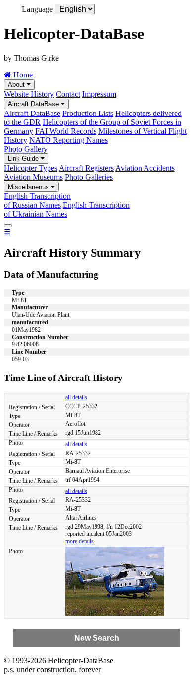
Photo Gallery (26, 149)
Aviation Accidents (145, 168)
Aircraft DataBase (34, 104)
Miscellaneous (29, 186)
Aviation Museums (33, 177)
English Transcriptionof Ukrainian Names (67, 209)
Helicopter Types (30, 168)
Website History (29, 94)
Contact (68, 94)
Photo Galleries (89, 177)
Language (37, 9)
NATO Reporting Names (68, 140)
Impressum (99, 94)
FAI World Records (65, 131)
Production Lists (87, 113)
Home (22, 75)
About (17, 84)
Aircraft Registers (86, 168)
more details (79, 541)
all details (76, 397)
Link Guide (24, 158)
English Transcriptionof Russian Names (37, 200)
